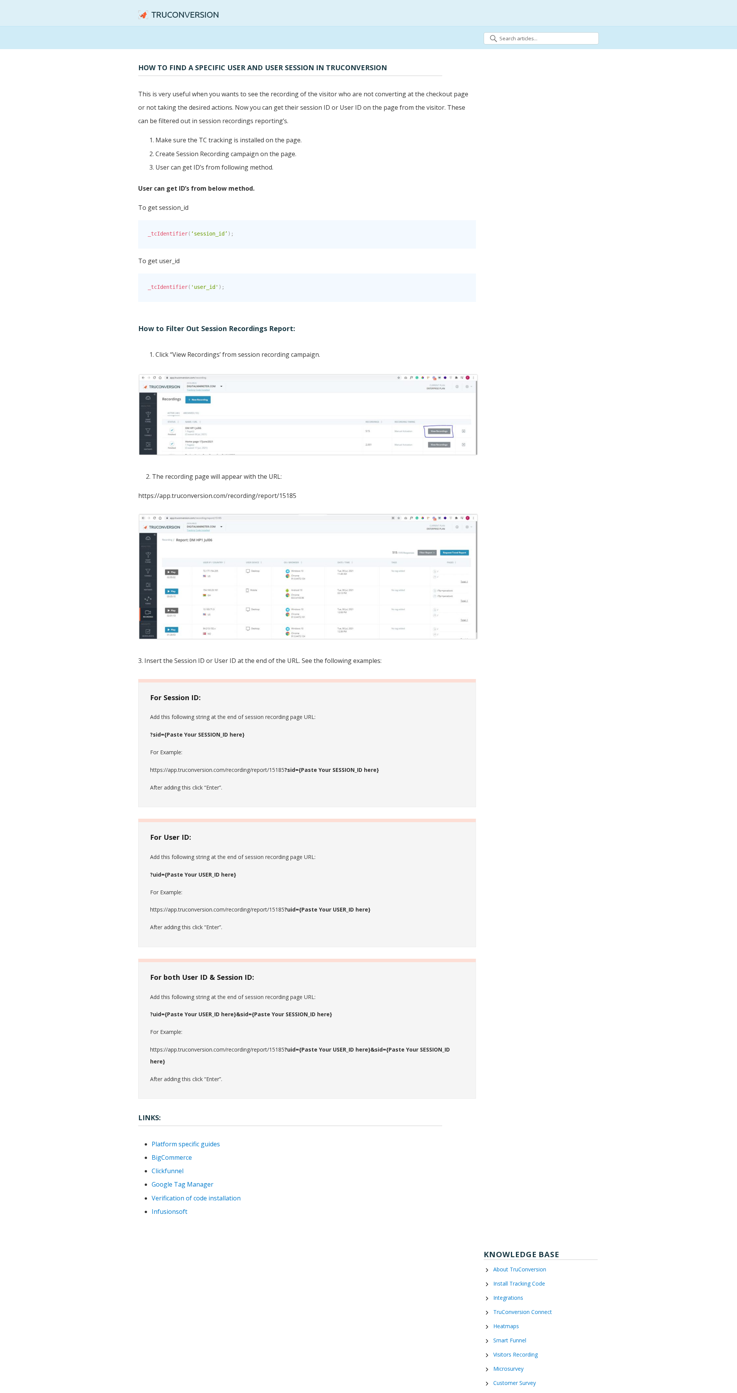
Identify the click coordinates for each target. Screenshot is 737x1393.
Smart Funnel (509, 1340)
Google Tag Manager (182, 1184)
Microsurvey (508, 1368)
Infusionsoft (169, 1211)
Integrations (508, 1297)
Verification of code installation (196, 1198)
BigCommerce (172, 1157)
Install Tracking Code (519, 1283)
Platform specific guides (186, 1144)
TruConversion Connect (522, 1312)
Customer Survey (514, 1382)
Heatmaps (506, 1326)
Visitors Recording (515, 1354)
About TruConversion (519, 1269)
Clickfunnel (167, 1171)
